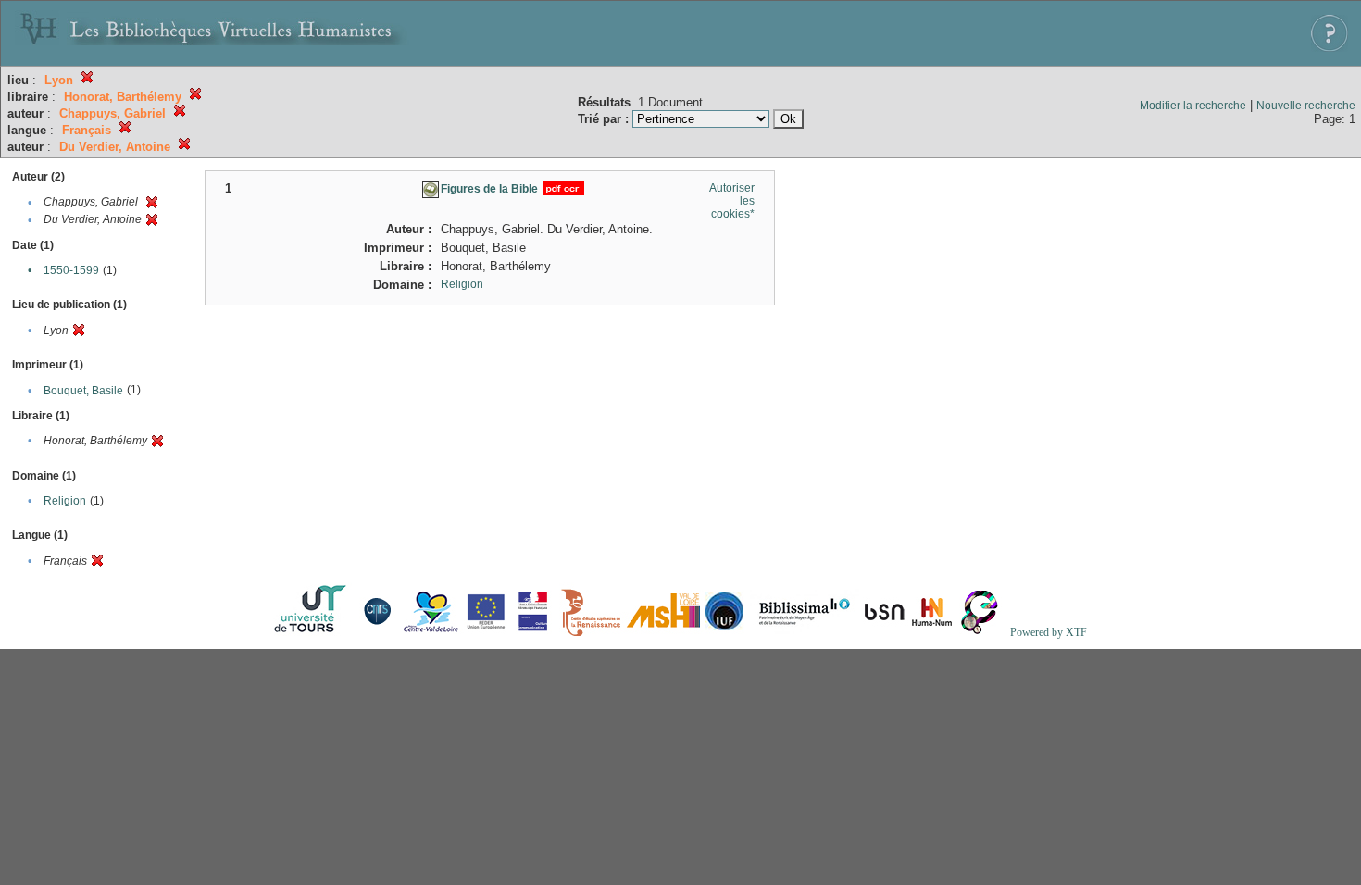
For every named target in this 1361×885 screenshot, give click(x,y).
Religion (65, 500)
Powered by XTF (1048, 632)
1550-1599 (71, 270)
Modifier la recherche (1193, 105)
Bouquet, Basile (83, 390)
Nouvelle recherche (1305, 105)
